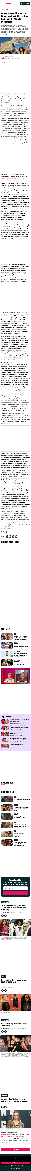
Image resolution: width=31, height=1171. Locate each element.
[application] (15, 676)
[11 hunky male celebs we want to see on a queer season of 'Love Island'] (7, 636)
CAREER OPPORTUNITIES (19, 1156)
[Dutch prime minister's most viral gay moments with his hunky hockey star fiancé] (7, 645)
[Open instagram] (19, 1165)
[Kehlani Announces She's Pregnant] (5, 734)
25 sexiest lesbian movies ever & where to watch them (21, 808)
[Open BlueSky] (12, 1165)
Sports (4, 976)
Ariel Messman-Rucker (8, 985)
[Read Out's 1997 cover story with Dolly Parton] (7, 662)
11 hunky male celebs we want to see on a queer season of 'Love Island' (21, 637)
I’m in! (15, 893)
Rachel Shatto (6, 912)
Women (8, 9)
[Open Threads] (15, 1165)
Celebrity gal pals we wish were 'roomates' (14, 1024)
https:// (3, 178)
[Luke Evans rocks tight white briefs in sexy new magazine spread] (7, 654)
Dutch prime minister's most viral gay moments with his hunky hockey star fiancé (21, 647)
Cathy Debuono (10, 56)
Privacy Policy (23, 1158)
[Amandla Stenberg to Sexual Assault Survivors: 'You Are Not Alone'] (5, 740)
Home (2, 9)
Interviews (5, 1095)
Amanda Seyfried (5, 1134)
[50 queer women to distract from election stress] (5, 721)
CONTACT (9, 1156)
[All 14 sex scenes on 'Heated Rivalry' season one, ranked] (7, 799)
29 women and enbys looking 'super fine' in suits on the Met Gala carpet (13, 907)
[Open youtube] (23, 1165)
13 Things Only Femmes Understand (16, 745)
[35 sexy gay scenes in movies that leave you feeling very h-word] (7, 842)
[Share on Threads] (13, 536)
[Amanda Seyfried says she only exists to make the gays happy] (15, 1119)
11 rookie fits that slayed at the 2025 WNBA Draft (14, 981)
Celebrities (16, 651)
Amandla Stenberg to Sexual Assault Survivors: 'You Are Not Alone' (19, 740)
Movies (15, 805)
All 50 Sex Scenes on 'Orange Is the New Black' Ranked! (21, 835)
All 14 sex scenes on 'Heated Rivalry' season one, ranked (22, 800)
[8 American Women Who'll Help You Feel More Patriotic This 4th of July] (5, 727)
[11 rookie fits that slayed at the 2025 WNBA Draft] (15, 1002)
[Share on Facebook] (7, 536)
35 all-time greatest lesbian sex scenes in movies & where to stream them (21, 818)
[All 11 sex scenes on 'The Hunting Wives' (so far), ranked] (7, 825)
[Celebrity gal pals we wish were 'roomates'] (15, 1043)
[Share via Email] (10, 536)
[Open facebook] (8, 1165)
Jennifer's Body (8, 1136)
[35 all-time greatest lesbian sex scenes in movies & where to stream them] (7, 816)
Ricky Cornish (6, 1104)
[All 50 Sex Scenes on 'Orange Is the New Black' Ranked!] (7, 834)
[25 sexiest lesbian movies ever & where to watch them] (7, 807)
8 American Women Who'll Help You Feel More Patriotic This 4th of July (20, 727)
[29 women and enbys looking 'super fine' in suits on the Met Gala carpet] (15, 927)
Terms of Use (3, 1159)
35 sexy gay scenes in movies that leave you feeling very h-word (20, 843)
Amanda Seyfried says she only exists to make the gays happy (14, 1100)
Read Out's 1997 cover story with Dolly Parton (22, 663)
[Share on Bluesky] (16, 536)
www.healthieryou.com (11, 178)
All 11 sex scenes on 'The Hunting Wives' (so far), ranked (20, 826)
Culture (16, 642)
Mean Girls (15, 1136)
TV (14, 634)
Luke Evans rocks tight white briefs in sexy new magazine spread (21, 655)
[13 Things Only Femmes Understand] (5, 746)
